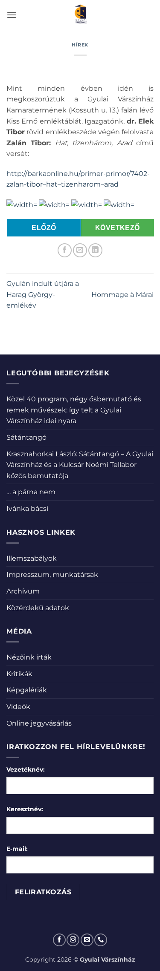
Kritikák (19, 674)
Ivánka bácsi (27, 508)
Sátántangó (26, 437)
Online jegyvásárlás (39, 723)
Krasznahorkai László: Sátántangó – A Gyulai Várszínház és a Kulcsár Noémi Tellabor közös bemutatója (79, 465)
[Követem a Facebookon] (59, 940)
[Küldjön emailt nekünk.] (87, 940)
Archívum (23, 591)
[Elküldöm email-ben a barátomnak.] (80, 250)
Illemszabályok (31, 558)
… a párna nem (30, 492)
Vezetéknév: (25, 769)
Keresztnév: (24, 809)
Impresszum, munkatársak (52, 574)
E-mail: (17, 849)
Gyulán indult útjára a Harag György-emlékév (42, 294)
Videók (18, 707)
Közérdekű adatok (37, 608)
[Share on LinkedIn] (95, 250)
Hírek (80, 45)
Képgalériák (26, 690)
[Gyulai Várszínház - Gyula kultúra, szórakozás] (80, 15)
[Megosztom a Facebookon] (65, 250)
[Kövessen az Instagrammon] (73, 940)
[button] (11, 14)
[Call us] (100, 940)
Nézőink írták (29, 657)
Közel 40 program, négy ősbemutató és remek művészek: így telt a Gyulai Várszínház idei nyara (73, 410)
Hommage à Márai (122, 295)
